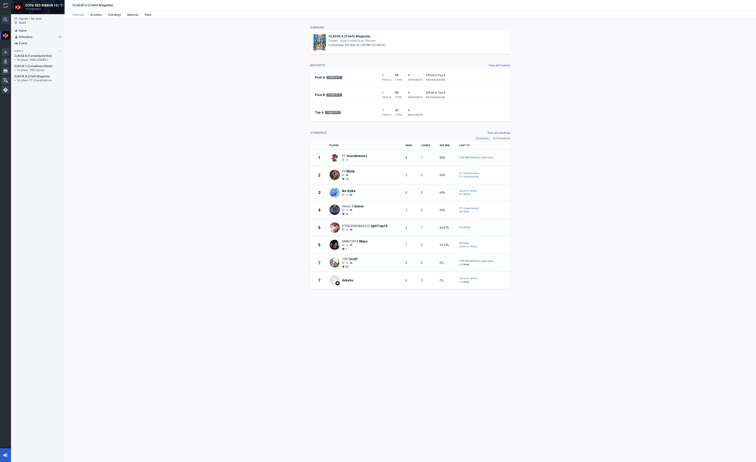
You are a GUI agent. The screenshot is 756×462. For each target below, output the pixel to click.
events (18, 51)
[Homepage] (5, 5)
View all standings (498, 132)
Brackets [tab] (96, 14)
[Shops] (5, 71)
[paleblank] (347, 175)
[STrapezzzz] (347, 229)
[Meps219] (347, 245)
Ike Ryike (464, 211)
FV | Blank (464, 194)
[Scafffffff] (347, 262)
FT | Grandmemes (469, 173)
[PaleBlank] (343, 174)
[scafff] (351, 262)
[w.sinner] (351, 210)
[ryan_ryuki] (343, 194)
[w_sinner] (343, 210)
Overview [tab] (78, 14)
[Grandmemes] (343, 159)
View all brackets (499, 65)
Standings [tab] (114, 14)
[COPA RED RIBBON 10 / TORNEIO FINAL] (5, 35)
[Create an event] (5, 52)
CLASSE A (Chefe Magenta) (350, 36)
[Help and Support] (5, 90)
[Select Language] (5, 80)
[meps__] (343, 245)
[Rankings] (5, 62)
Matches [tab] (132, 14)
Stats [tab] (148, 14)
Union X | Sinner (468, 190)
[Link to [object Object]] (335, 157)
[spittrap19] (343, 229)
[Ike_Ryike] (347, 194)
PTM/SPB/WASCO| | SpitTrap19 (476, 157)
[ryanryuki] (351, 194)
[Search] (5, 20)
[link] (347, 174)
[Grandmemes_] (347, 159)
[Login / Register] (5, 455)
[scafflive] (343, 262)
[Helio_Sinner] (347, 210)
